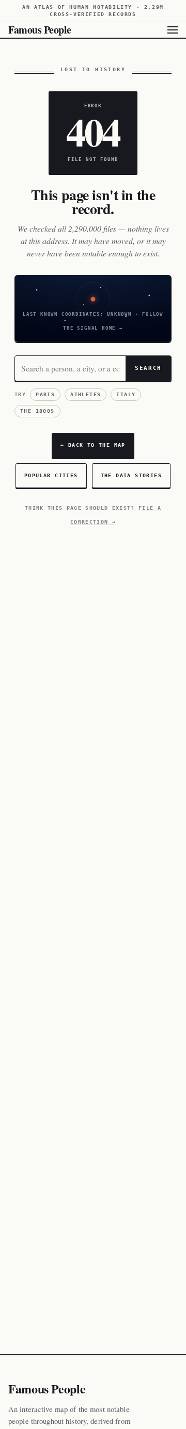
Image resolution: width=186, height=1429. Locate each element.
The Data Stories (131, 475)
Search (148, 368)
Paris (45, 394)
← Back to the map (93, 445)
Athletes (85, 394)
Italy (125, 394)
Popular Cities (51, 475)
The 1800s (37, 411)
